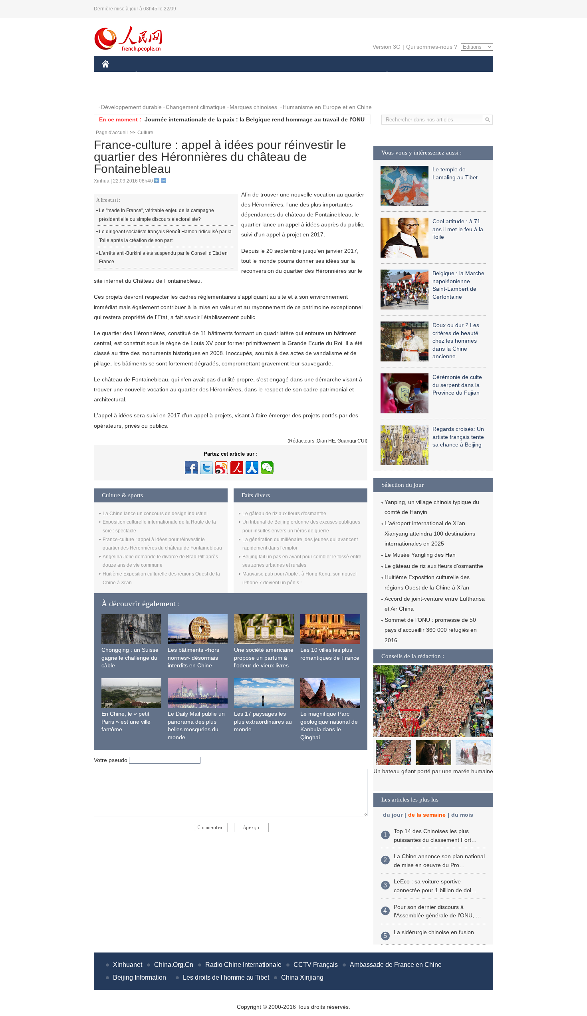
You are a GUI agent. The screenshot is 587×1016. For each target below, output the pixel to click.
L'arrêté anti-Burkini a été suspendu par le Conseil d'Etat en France (163, 257)
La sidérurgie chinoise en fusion (434, 932)
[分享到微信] (267, 467)
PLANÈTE (382, 75)
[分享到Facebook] (191, 467)
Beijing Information (139, 977)
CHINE (116, 75)
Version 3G (387, 47)
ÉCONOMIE (151, 75)
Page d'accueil (112, 132)
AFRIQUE (222, 75)
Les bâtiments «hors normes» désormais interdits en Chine (193, 658)
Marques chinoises (253, 107)
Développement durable (131, 107)
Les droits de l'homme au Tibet (226, 977)
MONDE (188, 75)
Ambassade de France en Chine (396, 964)
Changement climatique (196, 107)
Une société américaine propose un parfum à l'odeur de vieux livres (264, 658)
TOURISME (449, 75)
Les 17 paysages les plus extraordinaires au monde (263, 721)
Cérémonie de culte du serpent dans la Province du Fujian (457, 385)
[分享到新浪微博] (221, 467)
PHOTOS (118, 91)
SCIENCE (258, 75)
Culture (145, 132)
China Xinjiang (302, 977)
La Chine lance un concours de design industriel (155, 513)
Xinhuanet (127, 964)
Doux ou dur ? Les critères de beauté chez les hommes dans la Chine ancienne (455, 340)
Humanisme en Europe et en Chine (327, 107)
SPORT (415, 75)
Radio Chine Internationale (243, 964)
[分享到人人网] (252, 467)
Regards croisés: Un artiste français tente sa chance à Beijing (458, 437)
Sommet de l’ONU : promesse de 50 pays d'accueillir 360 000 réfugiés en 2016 (431, 630)
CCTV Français (316, 964)
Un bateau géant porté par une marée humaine (433, 771)
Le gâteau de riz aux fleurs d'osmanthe (284, 513)
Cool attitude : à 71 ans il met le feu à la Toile (457, 229)
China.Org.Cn (173, 964)
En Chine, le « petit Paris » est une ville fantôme (126, 721)
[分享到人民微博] (236, 467)
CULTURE (294, 75)
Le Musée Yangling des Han (420, 555)
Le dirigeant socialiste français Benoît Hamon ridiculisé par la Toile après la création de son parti (165, 236)
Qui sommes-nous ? (431, 47)
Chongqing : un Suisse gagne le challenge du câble (130, 658)
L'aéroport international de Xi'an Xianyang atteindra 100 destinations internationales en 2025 (430, 533)
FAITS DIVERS (338, 75)
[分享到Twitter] (206, 467)
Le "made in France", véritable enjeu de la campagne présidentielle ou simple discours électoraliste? (156, 215)
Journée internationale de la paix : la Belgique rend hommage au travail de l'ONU (255, 119)
